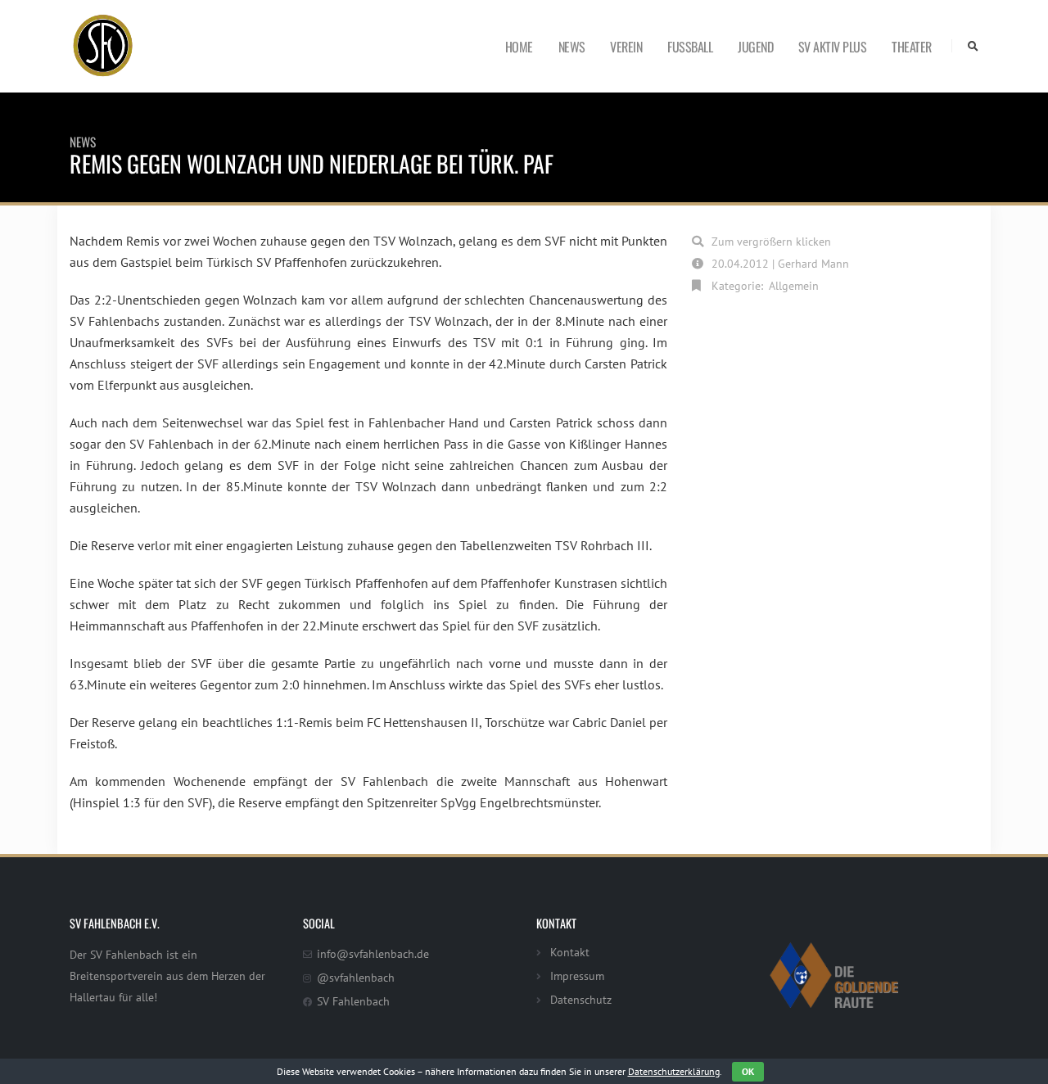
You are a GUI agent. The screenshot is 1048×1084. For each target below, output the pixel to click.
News (571, 46)
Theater (912, 46)
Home (519, 46)
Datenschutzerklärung (674, 1071)
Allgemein (794, 285)
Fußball (689, 46)
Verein (626, 46)
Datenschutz (581, 999)
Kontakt (570, 952)
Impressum (577, 975)
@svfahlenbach (356, 977)
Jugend (755, 46)
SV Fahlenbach (353, 1001)
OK (748, 1071)
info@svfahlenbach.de (373, 953)
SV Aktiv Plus (832, 46)
